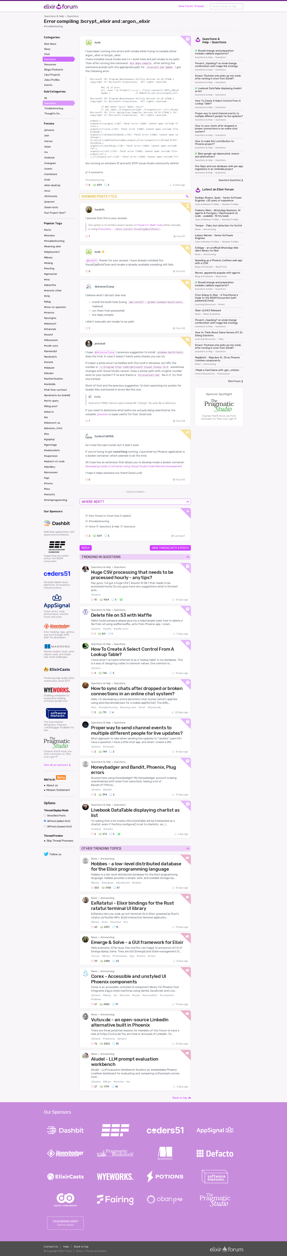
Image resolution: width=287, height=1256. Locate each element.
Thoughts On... (52, 113)
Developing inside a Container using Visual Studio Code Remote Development (133, 466)
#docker (48, 373)
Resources (50, 64)
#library (95, 882)
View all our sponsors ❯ (57, 764)
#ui (115, 995)
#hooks (136, 995)
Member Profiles (230, 204)
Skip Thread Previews (60, 840)
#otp (47, 296)
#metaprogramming (55, 500)
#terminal (115, 922)
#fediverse (109, 1038)
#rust (105, 922)
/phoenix (96, 594)
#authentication (53, 378)
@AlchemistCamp (104, 352)
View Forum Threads (191, 6)
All (45, 98)
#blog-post (50, 406)
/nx (46, 152)
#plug (47, 301)
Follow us (55, 854)
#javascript (50, 351)
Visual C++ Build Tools (150, 225)
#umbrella (49, 384)
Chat (47, 54)
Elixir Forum (225, 189)
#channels (108, 746)
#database (108, 882)
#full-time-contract (55, 389)
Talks (221, 339)
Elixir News (50, 43)
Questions (73, 16)
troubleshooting (100, 521)
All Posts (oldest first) (58, 821)
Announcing (107, 858)
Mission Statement (58, 790)
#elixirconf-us (52, 422)
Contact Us (51, 1246)
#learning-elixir (128, 707)
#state (151, 956)
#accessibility (149, 995)
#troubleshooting (53, 26)
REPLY (86, 547)
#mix (47, 279)
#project (122, 1038)
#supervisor (51, 455)
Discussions (224, 374)
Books (221, 304)
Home (92, 526)
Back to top (180, 1097)
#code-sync (51, 345)
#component (167, 995)
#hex (47, 488)
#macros (49, 312)
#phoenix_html (53, 428)
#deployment (52, 251)
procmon (102, 414)
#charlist (108, 829)
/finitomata (50, 196)
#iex (46, 433)
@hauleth (92, 260)
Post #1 (181, 236)
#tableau (96, 999)
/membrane (50, 174)
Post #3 (180, 328)
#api (46, 478)
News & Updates (211, 314)
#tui (125, 922)
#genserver (50, 273)
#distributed (123, 882)
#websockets (52, 450)
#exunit (48, 334)
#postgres (50, 318)
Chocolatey (104, 229)
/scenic (48, 168)
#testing (49, 268)
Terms (79, 1251)
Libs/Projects (52, 74)
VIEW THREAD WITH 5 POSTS (170, 547)
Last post (180, 536)
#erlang (48, 263)
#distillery (49, 466)
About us (52, 785)
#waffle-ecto (121, 629)
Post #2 (180, 271)
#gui (132, 956)
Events (48, 85)
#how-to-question (55, 307)
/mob (47, 179)
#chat (142, 707)
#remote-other (53, 290)
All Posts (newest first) (59, 826)
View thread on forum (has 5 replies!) (110, 515)
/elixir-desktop (52, 185)
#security (49, 494)
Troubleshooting (53, 108)
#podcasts (50, 356)
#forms (48, 483)
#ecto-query (51, 400)
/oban (47, 146)
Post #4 (180, 421)
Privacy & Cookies (96, 1251)
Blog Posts (221, 267)
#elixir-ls (49, 411)
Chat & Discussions (205, 374)
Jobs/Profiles (52, 79)
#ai (128, 1081)
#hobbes (136, 882)
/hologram (50, 163)
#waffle (107, 629)
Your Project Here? (55, 212)
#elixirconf (50, 323)
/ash (46, 135)
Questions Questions (230, 180)
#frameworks (119, 956)
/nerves (95, 956)
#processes (51, 472)
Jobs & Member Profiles (207, 204)
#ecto (47, 229)
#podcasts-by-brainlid (57, 395)
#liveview (124, 995)
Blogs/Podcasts (53, 69)
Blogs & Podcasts (204, 267)
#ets (93, 707)
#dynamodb (154, 707)
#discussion (51, 340)
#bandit (107, 789)
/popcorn (49, 201)
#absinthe (50, 285)
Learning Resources (205, 304)
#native (141, 956)
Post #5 (180, 479)
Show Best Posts (56, 815)
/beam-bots (51, 207)
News (94, 858)
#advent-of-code (54, 461)
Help (66, 1246)
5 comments (96, 172)
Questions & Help (54, 16)
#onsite (48, 362)
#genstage (50, 444)
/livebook (96, 829)
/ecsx (47, 190)
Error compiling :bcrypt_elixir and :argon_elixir (97, 21)
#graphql (49, 439)
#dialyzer (49, 367)
